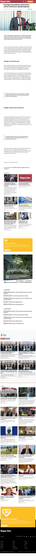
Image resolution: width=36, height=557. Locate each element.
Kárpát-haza (14, 546)
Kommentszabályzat (20, 551)
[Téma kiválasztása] (23, 1)
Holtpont (14, 541)
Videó (13, 544)
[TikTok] (32, 536)
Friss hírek (2, 541)
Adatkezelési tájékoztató (27, 551)
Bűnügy (26, 541)
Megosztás (30, 9)
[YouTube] (26, 536)
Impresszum (2, 536)
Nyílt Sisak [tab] (3, 338)
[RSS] (34, 536)
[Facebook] (24, 536)
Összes (34, 339)
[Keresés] (26, 1)
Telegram (9, 167)
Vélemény (2, 544)
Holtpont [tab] (7, 338)
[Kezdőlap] (5, 1)
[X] (28, 536)
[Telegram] (30, 536)
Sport (25, 546)
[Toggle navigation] (34, 1)
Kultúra (26, 544)
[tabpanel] (18, 361)
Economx (20, 39)
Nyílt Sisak (2, 546)
